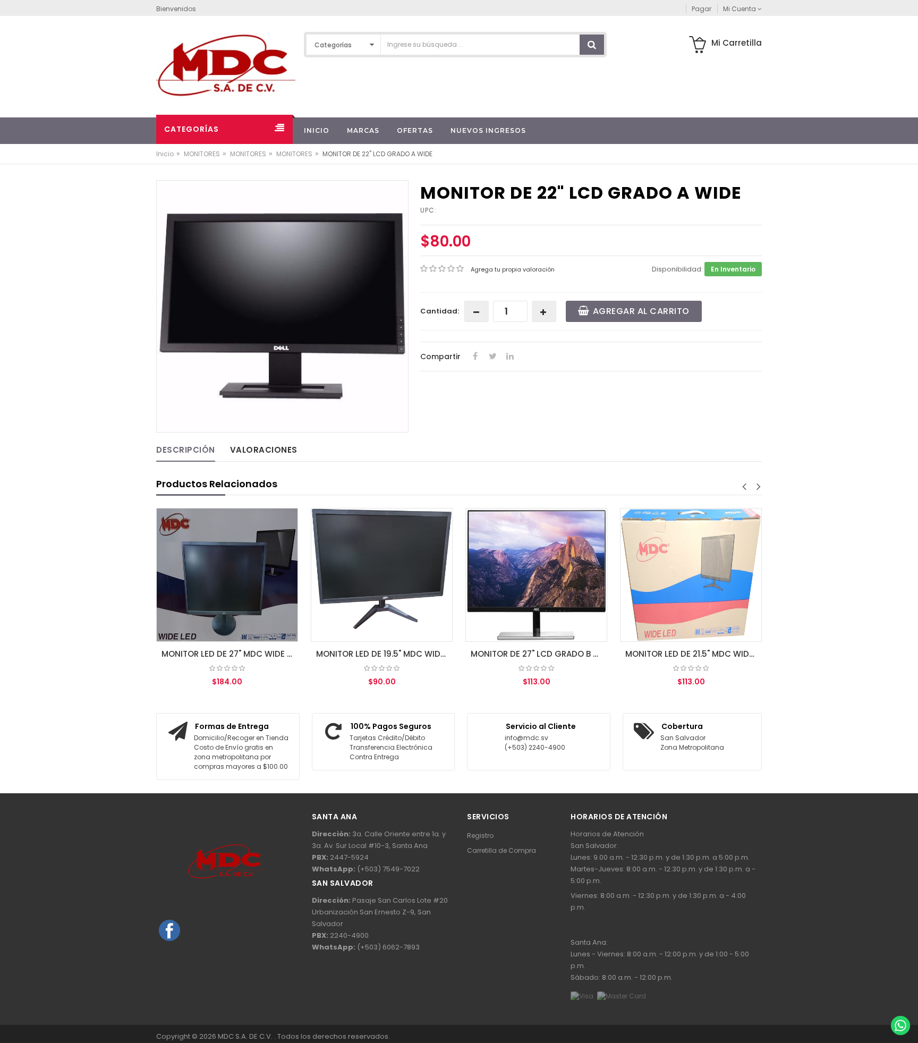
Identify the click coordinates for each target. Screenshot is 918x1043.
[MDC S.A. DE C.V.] (225, 64)
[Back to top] (899, 1002)
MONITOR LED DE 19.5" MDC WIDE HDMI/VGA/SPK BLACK (384, 653)
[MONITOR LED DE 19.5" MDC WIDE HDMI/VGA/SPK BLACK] (381, 574)
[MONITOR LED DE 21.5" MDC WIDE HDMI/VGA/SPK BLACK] (690, 574)
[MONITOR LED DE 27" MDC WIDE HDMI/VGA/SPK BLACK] (227, 574)
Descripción (185, 449)
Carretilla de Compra (501, 850)
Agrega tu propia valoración (513, 269)
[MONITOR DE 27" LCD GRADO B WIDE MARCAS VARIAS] (536, 574)
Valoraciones (264, 449)
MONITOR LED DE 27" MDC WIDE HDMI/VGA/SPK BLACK (230, 653)
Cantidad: (439, 311)
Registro (480, 835)
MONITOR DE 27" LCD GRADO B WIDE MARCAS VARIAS (539, 653)
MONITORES (202, 153)
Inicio (165, 153)
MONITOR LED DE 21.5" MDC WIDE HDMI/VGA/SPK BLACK (693, 653)
